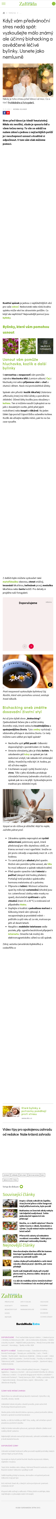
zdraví (15, 306)
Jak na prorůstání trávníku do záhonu (40, 1372)
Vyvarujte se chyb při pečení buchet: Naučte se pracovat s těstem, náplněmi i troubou (25, 1460)
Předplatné (9, 1302)
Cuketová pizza (48, 1337)
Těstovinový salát (7, 1361)
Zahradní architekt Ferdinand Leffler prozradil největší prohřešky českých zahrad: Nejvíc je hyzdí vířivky (27, 1452)
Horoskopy (14, 1345)
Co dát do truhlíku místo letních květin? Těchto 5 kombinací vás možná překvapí (32, 1282)
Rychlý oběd (13, 1356)
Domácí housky (29, 1358)
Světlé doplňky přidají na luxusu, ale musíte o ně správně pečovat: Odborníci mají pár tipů (25, 1476)
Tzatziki (4, 1356)
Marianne (24, 1306)
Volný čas (12, 13)
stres (14, 1180)
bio (42, 1175)
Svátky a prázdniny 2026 (45, 1377)
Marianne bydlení (27, 1309)
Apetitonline (26, 1302)
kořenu (6, 403)
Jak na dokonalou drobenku (36, 1340)
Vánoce (7, 1180)
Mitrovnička (39, 1380)
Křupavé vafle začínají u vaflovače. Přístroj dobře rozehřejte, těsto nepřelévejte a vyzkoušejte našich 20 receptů (25, 1492)
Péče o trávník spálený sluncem (27, 1369)
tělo (49, 864)
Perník (45, 1353)
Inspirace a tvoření (17, 1372)
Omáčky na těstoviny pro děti (13, 1340)
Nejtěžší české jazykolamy (25, 1342)
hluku (23, 904)
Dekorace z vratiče (9, 1375)
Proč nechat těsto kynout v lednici (28, 1337)
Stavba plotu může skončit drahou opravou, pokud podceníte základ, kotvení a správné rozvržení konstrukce (27, 1413)
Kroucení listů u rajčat (25, 1380)
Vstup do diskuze (11, 1186)
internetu (13, 934)
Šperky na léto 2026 (27, 1345)
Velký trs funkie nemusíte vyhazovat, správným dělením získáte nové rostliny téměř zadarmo (26, 1429)
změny (36, 729)
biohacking (34, 1175)
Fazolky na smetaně (44, 1358)
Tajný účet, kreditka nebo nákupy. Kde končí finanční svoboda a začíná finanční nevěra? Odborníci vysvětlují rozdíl (27, 1468)
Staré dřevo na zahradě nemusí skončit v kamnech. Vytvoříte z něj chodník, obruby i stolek (25, 1397)
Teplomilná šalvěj (8, 1380)
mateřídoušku (10, 581)
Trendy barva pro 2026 (26, 1377)
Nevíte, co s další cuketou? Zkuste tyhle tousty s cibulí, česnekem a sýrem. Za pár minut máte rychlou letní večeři (36, 1227)
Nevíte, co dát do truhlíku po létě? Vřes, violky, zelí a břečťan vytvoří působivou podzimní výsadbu (26, 1421)
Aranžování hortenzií (9, 1377)
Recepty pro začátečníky (26, 1353)
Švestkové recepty (23, 1351)
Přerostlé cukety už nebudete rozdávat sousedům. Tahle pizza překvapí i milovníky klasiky (35, 1238)
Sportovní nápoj (46, 1361)
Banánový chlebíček (27, 1356)
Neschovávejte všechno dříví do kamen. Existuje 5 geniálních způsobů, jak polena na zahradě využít (32, 1254)
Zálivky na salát (42, 1356)
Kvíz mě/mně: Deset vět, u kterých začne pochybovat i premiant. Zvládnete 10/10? (24, 1484)
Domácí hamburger (8, 1353)
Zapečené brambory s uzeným (27, 1361)
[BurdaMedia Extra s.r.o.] (28, 1324)
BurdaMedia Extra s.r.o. (30, 1507)
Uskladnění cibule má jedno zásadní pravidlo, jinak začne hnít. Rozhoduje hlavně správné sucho (24, 1405)
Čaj (48, 378)
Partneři (8, 1317)
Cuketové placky (7, 1364)
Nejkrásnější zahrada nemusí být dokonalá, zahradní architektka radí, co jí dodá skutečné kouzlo (28, 1437)
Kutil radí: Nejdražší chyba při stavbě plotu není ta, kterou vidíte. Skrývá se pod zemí (31, 1274)
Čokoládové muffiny (39, 1351)
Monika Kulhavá (20, 109)
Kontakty (9, 1306)
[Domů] (11, 1296)
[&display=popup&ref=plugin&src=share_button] (4, 113)
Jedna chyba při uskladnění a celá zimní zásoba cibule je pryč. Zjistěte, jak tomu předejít (32, 1264)
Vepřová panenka (15, 1358)
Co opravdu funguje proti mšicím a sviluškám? (35, 1375)
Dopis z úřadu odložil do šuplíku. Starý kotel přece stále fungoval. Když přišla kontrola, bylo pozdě (35, 1203)
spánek (15, 1175)
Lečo (39, 1353)
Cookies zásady (46, 1317)
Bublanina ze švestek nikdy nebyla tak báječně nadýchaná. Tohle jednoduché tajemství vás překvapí (36, 1214)
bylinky (7, 317)
